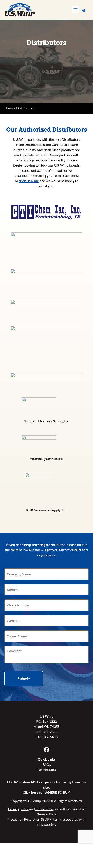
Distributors (46, 769)
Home (8, 108)
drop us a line (29, 181)
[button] (75, 9)
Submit (24, 678)
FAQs (46, 764)
